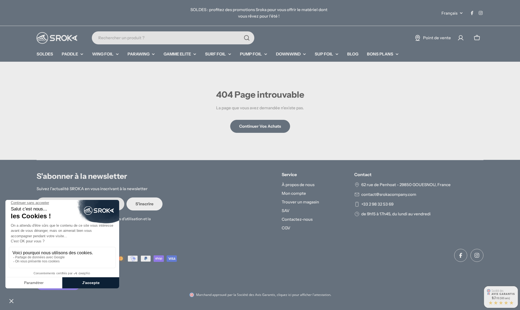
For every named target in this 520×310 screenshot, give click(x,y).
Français (449, 13)
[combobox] (173, 37)
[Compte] (460, 38)
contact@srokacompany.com (388, 194)
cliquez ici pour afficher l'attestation (303, 294)
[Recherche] (246, 38)
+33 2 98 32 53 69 (377, 204)
